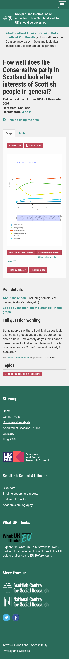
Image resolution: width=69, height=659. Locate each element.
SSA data (9, 488)
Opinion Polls (11, 416)
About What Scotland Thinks (21, 428)
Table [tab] (22, 133)
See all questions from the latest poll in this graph (32, 310)
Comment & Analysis (16, 422)
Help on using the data (23, 120)
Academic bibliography (18, 505)
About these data (15, 298)
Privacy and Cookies (16, 650)
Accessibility (39, 645)
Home (7, 411)
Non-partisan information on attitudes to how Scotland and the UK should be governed (37, 18)
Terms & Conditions (15, 645)
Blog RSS (9, 439)
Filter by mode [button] (38, 269)
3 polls (26, 112)
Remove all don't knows (21, 252)
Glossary (8, 433)
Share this (14, 145)
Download (33, 145)
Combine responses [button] (49, 252)
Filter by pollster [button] (17, 269)
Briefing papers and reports (20, 493)
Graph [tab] (9, 133)
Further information (15, 499)
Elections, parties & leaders (22, 374)
